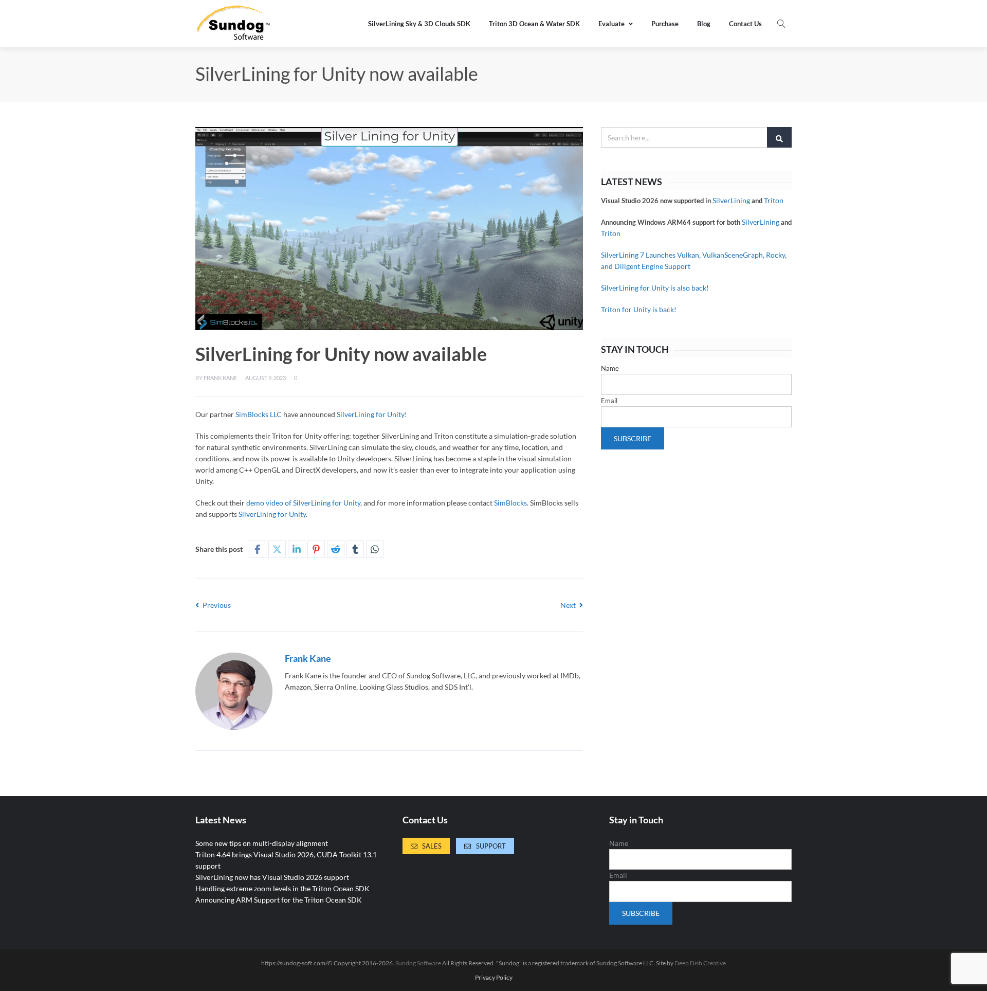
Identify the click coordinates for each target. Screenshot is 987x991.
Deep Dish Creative (700, 963)
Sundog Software (418, 963)
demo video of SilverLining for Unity (303, 502)
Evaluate (611, 24)
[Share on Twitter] (277, 549)
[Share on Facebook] (257, 549)
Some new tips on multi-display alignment (261, 843)
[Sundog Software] (233, 23)
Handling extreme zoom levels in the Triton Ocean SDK (282, 888)
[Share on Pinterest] (316, 549)
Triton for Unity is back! (639, 309)
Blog (703, 24)
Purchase (665, 24)
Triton (773, 200)
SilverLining (731, 200)
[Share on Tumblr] (355, 549)
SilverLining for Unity (371, 414)
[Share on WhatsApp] (375, 549)
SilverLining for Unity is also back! (655, 287)
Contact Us (745, 24)
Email (609, 401)
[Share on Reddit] (335, 549)
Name (610, 368)
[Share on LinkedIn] (296, 549)
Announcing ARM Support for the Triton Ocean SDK (278, 899)
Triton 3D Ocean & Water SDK (534, 24)
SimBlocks (510, 502)
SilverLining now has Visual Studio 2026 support (272, 877)
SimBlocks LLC (258, 414)
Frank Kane (220, 377)
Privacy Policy (494, 977)
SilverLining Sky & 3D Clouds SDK (419, 24)
